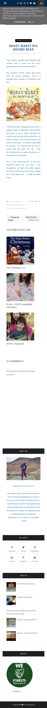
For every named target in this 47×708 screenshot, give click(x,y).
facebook (12, 551)
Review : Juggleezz (15, 343)
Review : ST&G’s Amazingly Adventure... (19, 305)
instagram (35, 551)
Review (15, 205)
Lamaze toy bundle (24, 597)
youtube (35, 561)
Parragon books (23, 41)
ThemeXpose (30, 705)
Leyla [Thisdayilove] (22, 54)
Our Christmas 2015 (16, 267)
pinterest (23, 561)
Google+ (12, 561)
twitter (23, 551)
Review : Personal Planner (27, 633)
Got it (31, 22)
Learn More (19, 22)
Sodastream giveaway (26, 584)
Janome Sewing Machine (27, 619)
